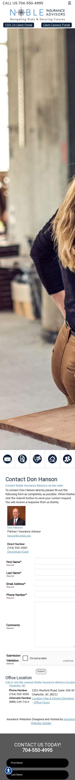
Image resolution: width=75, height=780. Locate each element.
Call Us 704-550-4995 (23, 3)
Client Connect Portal (56, 25)
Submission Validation (13, 658)
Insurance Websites (19, 719)
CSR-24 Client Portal (18, 25)
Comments (13, 625)
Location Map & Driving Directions (53, 698)
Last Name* (13, 573)
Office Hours (42, 702)
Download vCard (17, 552)
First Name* (13, 562)
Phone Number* (16, 595)
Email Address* (15, 584)
